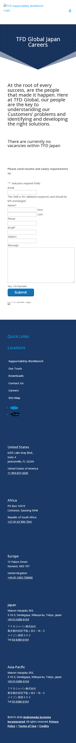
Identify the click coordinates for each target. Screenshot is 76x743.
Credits (44, 726)
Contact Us (16, 383)
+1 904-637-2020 (18, 473)
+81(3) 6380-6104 (18, 619)
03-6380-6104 (20, 639)
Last (40, 214)
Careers (13, 390)
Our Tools (15, 368)
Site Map (14, 398)
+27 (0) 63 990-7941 (20, 521)
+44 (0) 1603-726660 (20, 577)
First (40, 210)
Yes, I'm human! (17, 286)
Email (11, 188)
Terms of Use (27, 726)
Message (13, 245)
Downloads (16, 376)
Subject (12, 236)
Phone (11, 218)
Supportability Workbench (25, 361)
